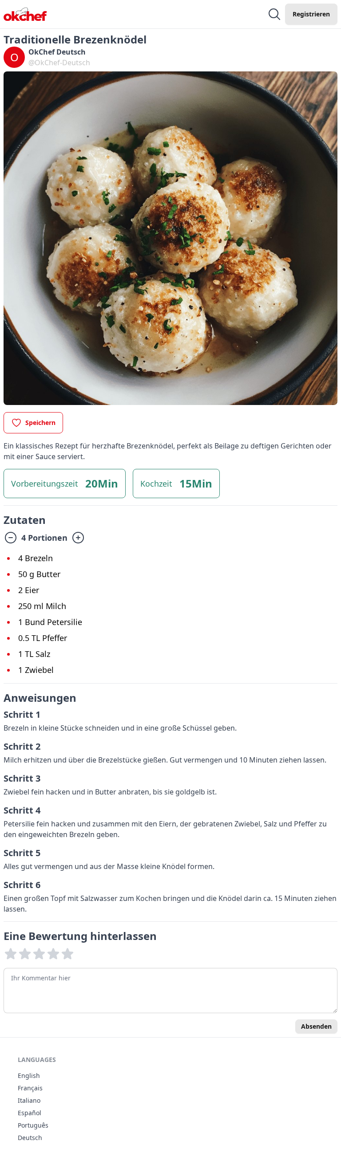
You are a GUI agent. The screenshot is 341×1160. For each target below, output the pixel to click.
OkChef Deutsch (57, 52)
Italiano (29, 1100)
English (29, 1075)
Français (30, 1088)
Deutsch (30, 1137)
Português (33, 1125)
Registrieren (311, 14)
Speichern (40, 422)
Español (29, 1113)
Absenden (316, 1026)
